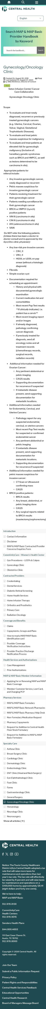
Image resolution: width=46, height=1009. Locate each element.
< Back (7, 85)
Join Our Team (9, 965)
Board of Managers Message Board (20, 1003)
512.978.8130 (9, 904)
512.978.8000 (9, 941)
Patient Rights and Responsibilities (19, 982)
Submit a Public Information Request (20, 971)
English (23, 18)
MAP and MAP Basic (12, 897)
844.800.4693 (10, 929)
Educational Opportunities (15, 992)
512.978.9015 (9, 916)
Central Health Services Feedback (19, 987)
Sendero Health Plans (13, 923)
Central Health (23, 8)
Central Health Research (14, 998)
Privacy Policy (9, 977)
